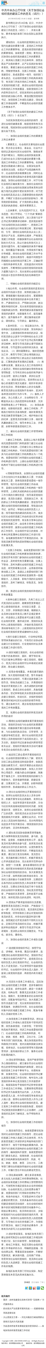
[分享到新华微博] (26, 1288)
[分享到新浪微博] (34, 1288)
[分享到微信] (42, 1288)
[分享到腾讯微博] (38, 1288)
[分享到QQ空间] (30, 1288)
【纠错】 (27, 1282)
